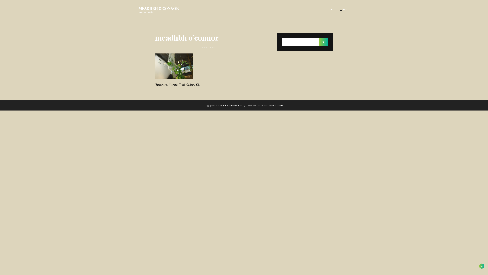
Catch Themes (277, 105)
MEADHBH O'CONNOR (159, 8)
